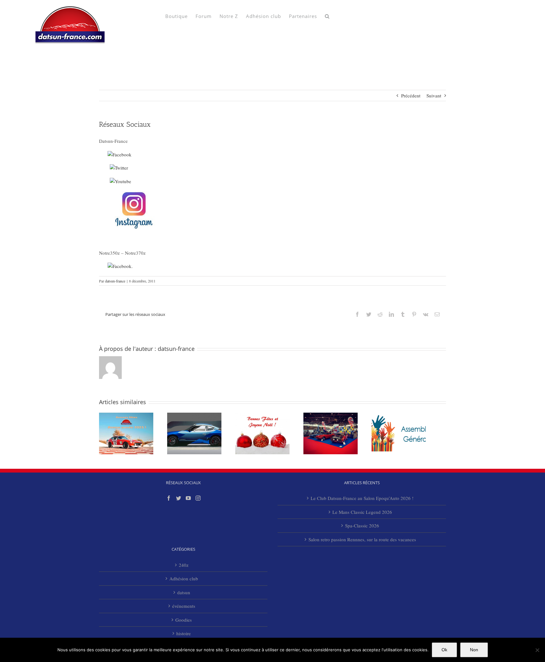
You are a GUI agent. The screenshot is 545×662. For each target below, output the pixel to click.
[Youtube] (120, 181)
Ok (444, 649)
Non (474, 649)
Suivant (433, 95)
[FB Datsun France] (120, 154)
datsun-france (115, 280)
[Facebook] (168, 498)
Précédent (410, 95)
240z (184, 565)
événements (183, 606)
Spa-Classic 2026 (362, 525)
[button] (327, 16)
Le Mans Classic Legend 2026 (362, 512)
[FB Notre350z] (120, 266)
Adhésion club (183, 578)
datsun (183, 592)
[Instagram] (198, 498)
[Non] (537, 650)
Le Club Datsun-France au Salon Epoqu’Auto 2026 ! (362, 498)
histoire (183, 633)
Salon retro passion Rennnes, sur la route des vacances (362, 539)
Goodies (183, 620)
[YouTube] (188, 498)
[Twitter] (119, 168)
